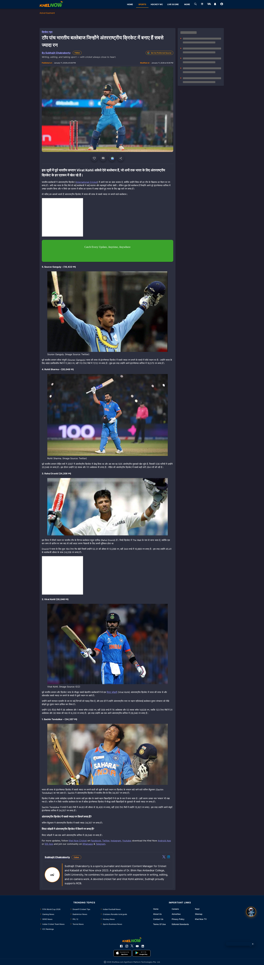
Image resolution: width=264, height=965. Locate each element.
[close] (253, 944)
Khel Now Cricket (78, 840)
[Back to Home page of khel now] (51, 4)
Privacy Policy (178, 919)
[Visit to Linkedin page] (168, 857)
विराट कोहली (112, 692)
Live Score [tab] (173, 4)
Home (155, 909)
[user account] (221, 4)
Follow (77, 53)
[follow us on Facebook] (121, 946)
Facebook (96, 840)
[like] (94, 158)
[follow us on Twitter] (132, 946)
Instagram (116, 840)
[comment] (103, 158)
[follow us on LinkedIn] (142, 946)
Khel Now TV (201, 919)
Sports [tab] (142, 4)
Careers (175, 909)
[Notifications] (215, 4)
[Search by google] (195, 4)
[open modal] (251, 912)
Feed (197, 909)
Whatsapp (87, 844)
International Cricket (86, 182)
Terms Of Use (159, 924)
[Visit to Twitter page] (163, 857)
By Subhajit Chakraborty (56, 52)
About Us (157, 914)
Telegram (100, 844)
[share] (120, 158)
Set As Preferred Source (161, 53)
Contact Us (158, 919)
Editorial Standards (180, 924)
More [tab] (187, 4)
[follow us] (112, 158)
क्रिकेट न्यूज (47, 32)
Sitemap (198, 914)
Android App (164, 840)
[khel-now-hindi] (209, 4)
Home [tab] (130, 4)
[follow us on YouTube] (137, 946)
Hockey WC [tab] (157, 4)
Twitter (105, 840)
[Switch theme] (202, 4)
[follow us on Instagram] (126, 946)
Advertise (176, 914)
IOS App (49, 844)
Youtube (126, 840)
